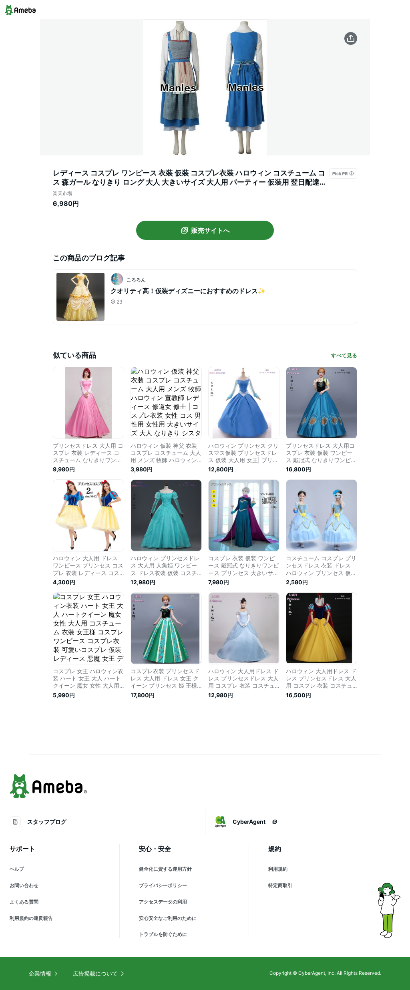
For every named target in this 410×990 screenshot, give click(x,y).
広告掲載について (95, 973)
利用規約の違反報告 (31, 918)
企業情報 (40, 973)
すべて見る (344, 355)
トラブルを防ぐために (163, 934)
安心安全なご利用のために (168, 918)
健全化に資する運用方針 (165, 869)
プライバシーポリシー (163, 885)
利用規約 (277, 869)
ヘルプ (17, 869)
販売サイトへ (210, 230)
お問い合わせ (24, 885)
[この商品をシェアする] (350, 38)
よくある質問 (24, 902)
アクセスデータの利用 (163, 902)
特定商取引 (280, 885)
